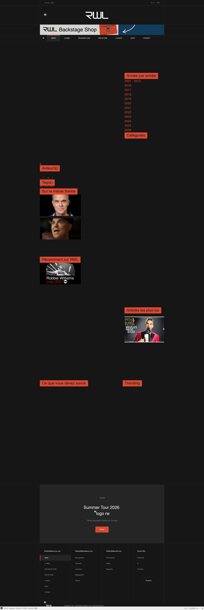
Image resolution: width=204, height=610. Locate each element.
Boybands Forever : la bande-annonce (98, 228)
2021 (128, 107)
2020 (128, 103)
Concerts (78, 563)
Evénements (110, 558)
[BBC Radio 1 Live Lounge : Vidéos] (60, 205)
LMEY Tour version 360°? (144, 361)
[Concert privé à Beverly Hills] (61, 413)
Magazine (109, 569)
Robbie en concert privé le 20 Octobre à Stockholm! (142, 416)
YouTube (140, 569)
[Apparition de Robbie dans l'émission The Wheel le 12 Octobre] (60, 249)
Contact (146, 38)
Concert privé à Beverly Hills (61, 415)
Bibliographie (79, 575)
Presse (77, 580)
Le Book (119, 38)
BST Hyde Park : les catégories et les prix (70, 404)
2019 (128, 99)
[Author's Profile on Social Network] (44, 177)
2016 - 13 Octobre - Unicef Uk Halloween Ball (143, 370)
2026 (128, 130)
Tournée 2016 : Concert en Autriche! (66, 393)
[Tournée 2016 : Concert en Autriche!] (66, 390)
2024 (128, 121)
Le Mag (67, 38)
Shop (133, 38)
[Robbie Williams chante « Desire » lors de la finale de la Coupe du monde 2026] (60, 294)
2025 (128, 125)
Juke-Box (78, 569)
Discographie (79, 558)
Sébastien (80, 64)
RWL (97, 14)
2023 (128, 116)
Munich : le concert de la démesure (141, 441)
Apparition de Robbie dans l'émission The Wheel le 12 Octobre (101, 248)
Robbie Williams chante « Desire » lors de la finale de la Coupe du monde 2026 (101, 293)
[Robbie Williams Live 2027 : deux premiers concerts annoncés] (60, 273)
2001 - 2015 (133, 81)
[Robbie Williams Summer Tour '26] (60, 309)
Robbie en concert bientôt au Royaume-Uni (142, 471)
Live (100, 64)
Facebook (140, 558)
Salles (108, 563)
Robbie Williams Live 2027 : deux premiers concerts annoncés (100, 273)
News (53, 38)
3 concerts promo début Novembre (141, 429)
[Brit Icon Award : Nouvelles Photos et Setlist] (144, 329)
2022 (128, 112)
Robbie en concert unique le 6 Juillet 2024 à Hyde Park (142, 401)
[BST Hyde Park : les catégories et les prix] (70, 401)
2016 (128, 85)
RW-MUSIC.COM (84, 38)
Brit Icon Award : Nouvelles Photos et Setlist (140, 349)
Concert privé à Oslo (138, 388)
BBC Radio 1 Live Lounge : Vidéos (101, 204)
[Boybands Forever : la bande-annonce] (60, 229)
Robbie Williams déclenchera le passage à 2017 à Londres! (142, 457)
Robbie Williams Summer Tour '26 (99, 308)
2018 (128, 94)
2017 (128, 90)
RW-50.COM (102, 38)
